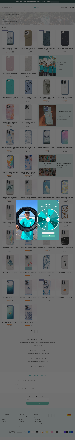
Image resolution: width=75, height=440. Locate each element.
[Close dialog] (58, 201)
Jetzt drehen (48, 235)
